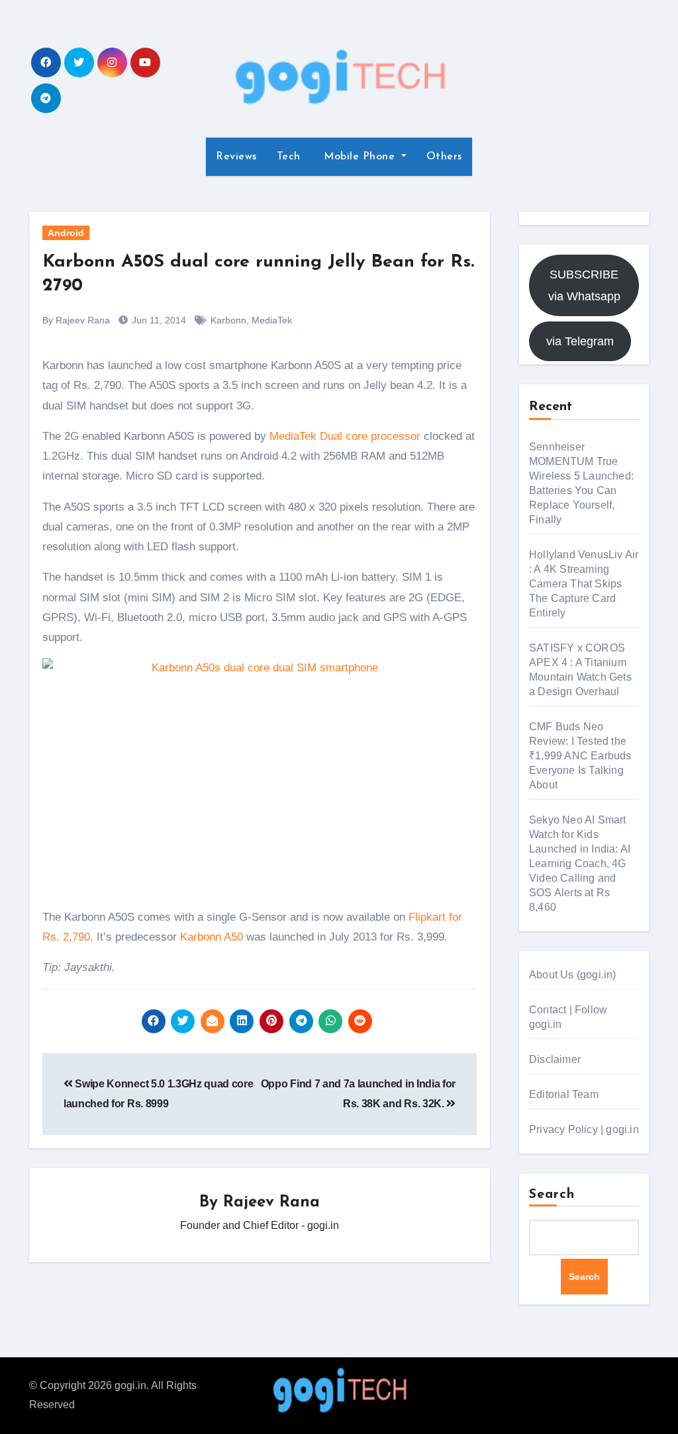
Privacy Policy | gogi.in (584, 1129)
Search (552, 1194)
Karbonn (228, 320)
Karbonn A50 (211, 937)
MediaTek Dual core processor (344, 436)
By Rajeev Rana (76, 320)
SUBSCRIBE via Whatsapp (584, 285)
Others (444, 156)
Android (66, 233)
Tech (289, 156)
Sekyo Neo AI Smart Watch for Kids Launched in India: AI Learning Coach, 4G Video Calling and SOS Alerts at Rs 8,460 (579, 863)
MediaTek (272, 320)
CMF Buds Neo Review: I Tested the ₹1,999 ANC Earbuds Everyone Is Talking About (580, 755)
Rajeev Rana (271, 1202)
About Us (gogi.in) (572, 974)
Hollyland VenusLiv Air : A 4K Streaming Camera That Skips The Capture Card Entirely (583, 583)
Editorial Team (564, 1094)
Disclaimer (555, 1059)
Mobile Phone (359, 156)
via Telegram (580, 341)
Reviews (236, 156)
